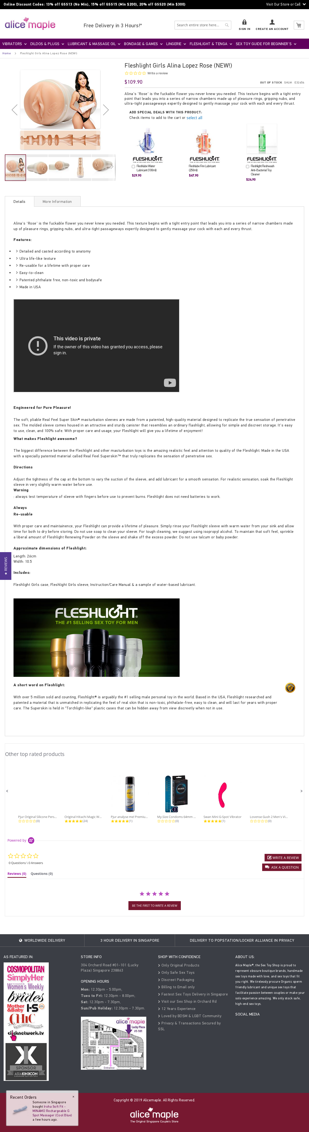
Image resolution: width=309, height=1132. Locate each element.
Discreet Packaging (177, 979)
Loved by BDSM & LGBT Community (191, 1016)
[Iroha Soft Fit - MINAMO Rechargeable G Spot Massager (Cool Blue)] (19, 1109)
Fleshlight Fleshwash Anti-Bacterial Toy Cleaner (262, 170)
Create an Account (272, 29)
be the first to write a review (154, 906)
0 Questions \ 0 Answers (26, 863)
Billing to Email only (178, 987)
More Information (57, 201)
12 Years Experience (178, 1008)
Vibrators (12, 43)
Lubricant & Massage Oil (92, 43)
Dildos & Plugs (45, 43)
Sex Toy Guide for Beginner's (264, 43)
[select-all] (194, 118)
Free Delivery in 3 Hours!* (113, 25)
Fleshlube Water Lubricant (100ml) (146, 168)
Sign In (245, 29)
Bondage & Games (141, 43)
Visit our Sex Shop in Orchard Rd (189, 1001)
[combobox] (203, 25)
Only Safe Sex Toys (178, 972)
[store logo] (30, 23)
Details (20, 201)
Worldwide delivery (44, 940)
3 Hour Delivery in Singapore (129, 940)
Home (6, 53)
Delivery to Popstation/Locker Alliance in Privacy (242, 940)
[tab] (19, 201)
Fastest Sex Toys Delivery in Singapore (194, 994)
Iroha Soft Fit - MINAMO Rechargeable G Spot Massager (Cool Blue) (52, 1111)
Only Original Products (180, 965)
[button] (14, 109)
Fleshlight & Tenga (209, 43)
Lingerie (174, 43)
